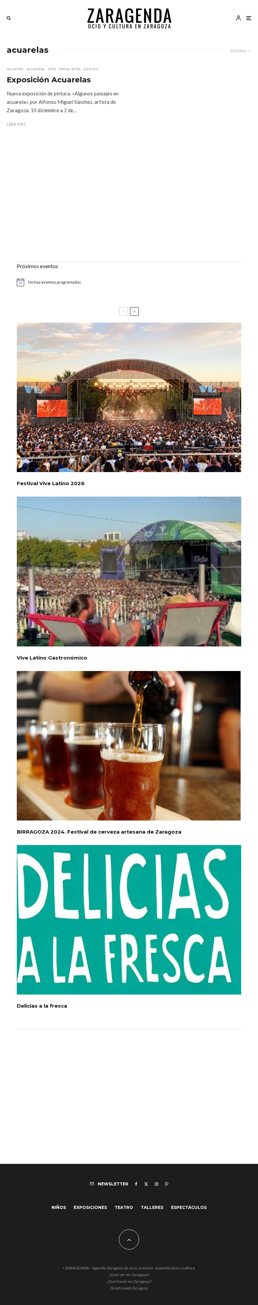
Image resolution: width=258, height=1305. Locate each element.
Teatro (124, 1207)
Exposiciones (90, 1207)
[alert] (129, 282)
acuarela (15, 68)
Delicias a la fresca (42, 1006)
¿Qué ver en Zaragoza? (129, 1274)
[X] (146, 1184)
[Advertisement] (129, 205)
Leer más (16, 124)
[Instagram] (157, 1184)
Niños (58, 1207)
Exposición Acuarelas (49, 80)
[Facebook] (136, 1184)
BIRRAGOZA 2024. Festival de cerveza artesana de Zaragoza (99, 832)
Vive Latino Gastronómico (52, 658)
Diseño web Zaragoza (129, 1288)
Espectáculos (189, 1207)
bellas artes (69, 68)
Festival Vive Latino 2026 (51, 483)
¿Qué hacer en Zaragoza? (129, 1281)
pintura (91, 68)
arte (52, 68)
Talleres (152, 1207)
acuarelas (36, 68)
